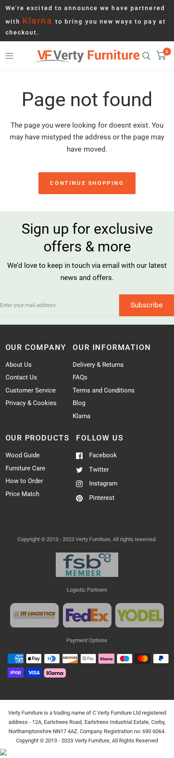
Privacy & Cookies (31, 403)
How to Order (24, 481)
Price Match (22, 494)
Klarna (81, 416)
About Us (18, 364)
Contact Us (21, 377)
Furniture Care (25, 468)
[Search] (146, 56)
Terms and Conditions (104, 390)
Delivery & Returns (98, 364)
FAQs (80, 377)
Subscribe (146, 305)
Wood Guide (22, 455)
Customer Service (30, 390)
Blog (79, 403)
